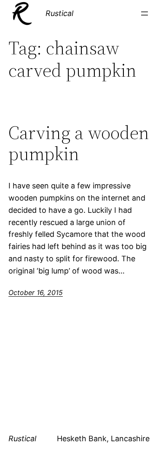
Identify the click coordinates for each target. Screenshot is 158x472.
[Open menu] (144, 13)
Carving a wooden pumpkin (78, 143)
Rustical (59, 13)
